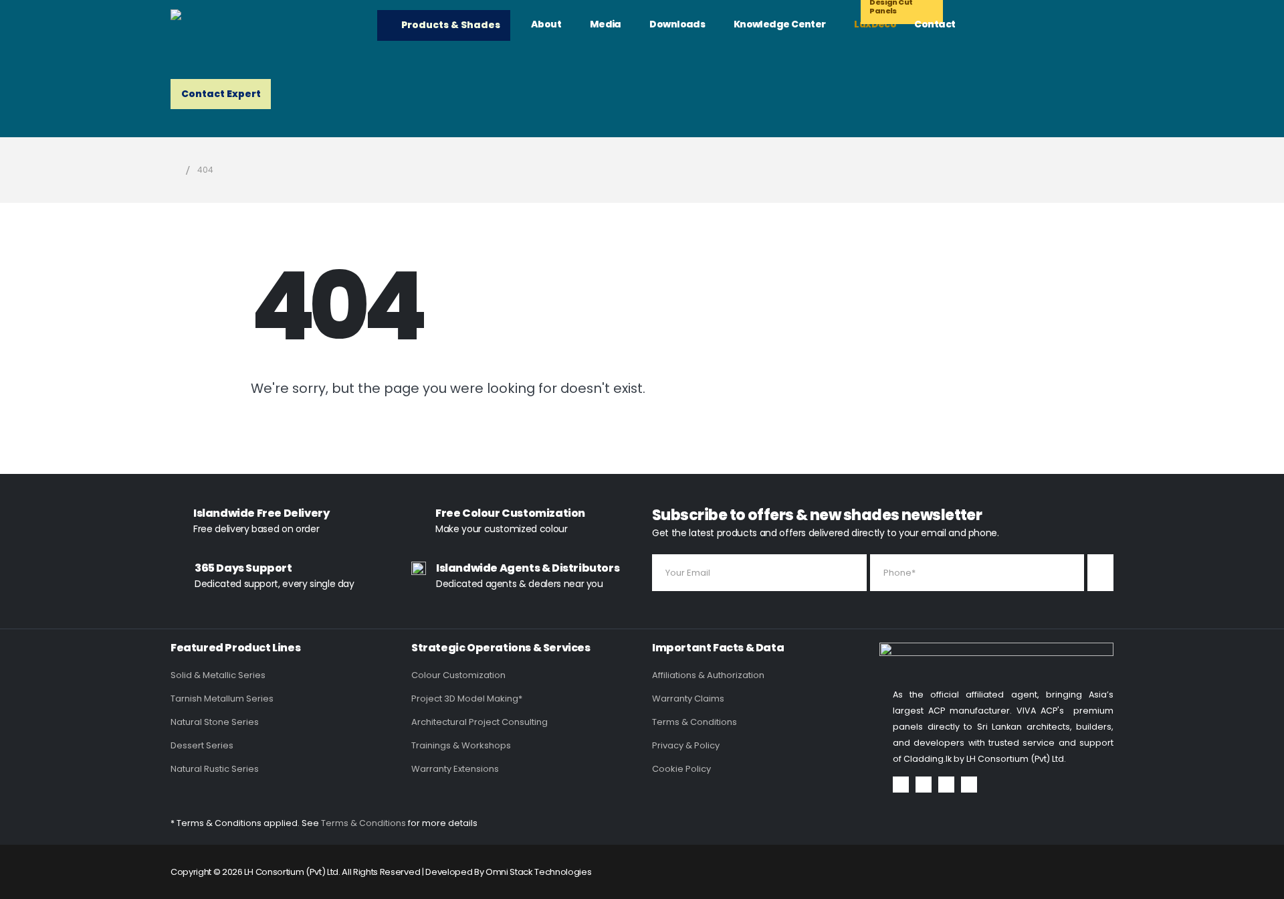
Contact (934, 24)
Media (605, 24)
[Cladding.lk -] (264, 23)
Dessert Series (202, 745)
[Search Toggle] (1014, 26)
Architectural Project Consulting (479, 722)
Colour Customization (458, 675)
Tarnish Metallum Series (222, 698)
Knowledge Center (780, 24)
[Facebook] (901, 785)
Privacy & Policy (686, 745)
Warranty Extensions (455, 768)
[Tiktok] (969, 785)
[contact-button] (1100, 572)
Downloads (677, 24)
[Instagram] (946, 785)
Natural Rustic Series (215, 768)
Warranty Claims (688, 698)
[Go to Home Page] (175, 170)
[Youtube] (924, 785)
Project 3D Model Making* (466, 698)
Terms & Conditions (694, 722)
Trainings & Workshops (461, 745)
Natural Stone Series (215, 722)
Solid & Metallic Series (218, 675)
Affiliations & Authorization (708, 675)
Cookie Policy (681, 768)
